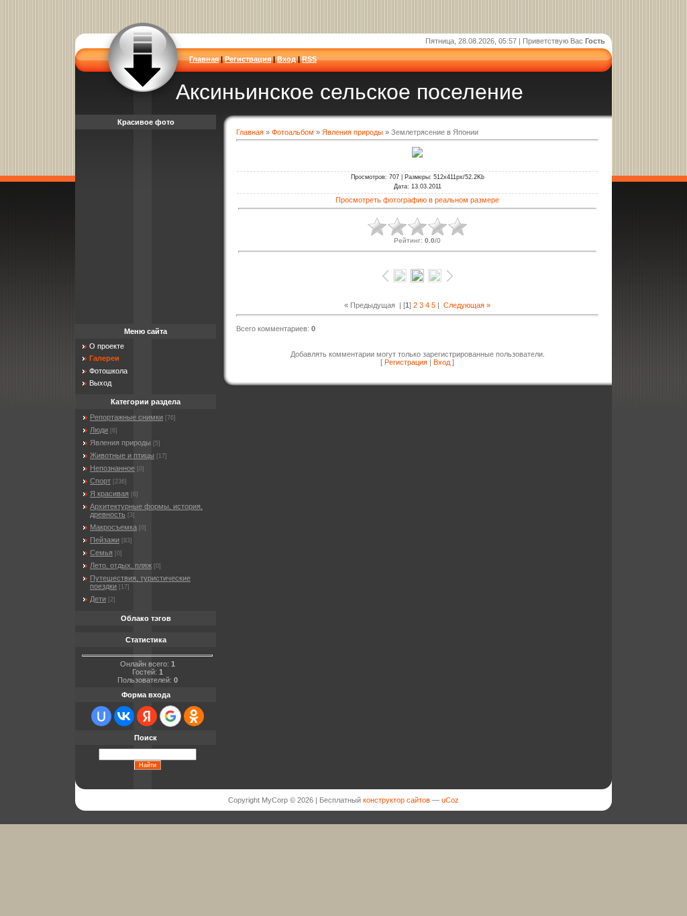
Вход (286, 59)
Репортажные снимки (126, 417)
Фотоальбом (293, 132)
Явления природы (352, 132)
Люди (99, 430)
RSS (309, 59)
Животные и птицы (122, 455)
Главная (204, 59)
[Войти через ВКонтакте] (124, 716)
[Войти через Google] (170, 716)
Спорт (100, 481)
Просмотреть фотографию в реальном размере (417, 200)
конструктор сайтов (396, 800)
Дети (98, 599)
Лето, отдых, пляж (121, 565)
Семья (101, 553)
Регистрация (248, 59)
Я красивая (109, 494)
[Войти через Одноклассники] (194, 716)
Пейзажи (104, 540)
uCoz (450, 800)
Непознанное (112, 468)
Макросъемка (113, 527)
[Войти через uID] (101, 716)
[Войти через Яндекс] (147, 716)
